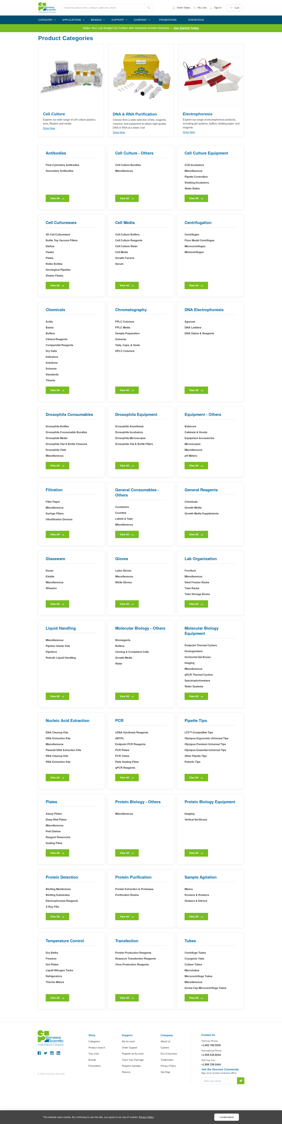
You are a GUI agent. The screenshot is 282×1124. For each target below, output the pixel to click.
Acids (49, 321)
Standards (52, 374)
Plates (49, 258)
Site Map (165, 1072)
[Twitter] (45, 1053)
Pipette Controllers (196, 176)
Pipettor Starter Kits (58, 646)
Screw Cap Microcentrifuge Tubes (205, 988)
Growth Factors (124, 258)
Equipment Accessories (199, 438)
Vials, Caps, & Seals (127, 345)
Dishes (50, 246)
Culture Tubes (193, 964)
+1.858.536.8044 (211, 1055)
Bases (50, 327)
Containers (122, 507)
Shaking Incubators (197, 182)
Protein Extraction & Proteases (134, 889)
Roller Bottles (54, 264)
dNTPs (119, 738)
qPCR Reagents (125, 767)
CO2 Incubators (194, 165)
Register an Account (132, 1053)
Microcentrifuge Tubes (198, 976)
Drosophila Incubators (129, 432)
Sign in (217, 7)
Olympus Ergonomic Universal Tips (206, 738)
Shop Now (49, 128)
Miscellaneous (124, 171)
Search (148, 7)
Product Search (96, 1047)
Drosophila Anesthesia (129, 426)
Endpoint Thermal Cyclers (201, 645)
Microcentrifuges (195, 246)
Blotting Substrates (58, 895)
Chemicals (191, 502)
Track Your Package (133, 1059)
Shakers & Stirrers (196, 901)
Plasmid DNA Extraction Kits (63, 750)
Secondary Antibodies (59, 171)
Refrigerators (54, 976)
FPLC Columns (124, 321)
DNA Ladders (193, 327)
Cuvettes (120, 513)
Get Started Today (186, 28)
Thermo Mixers (55, 982)
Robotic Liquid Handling (61, 657)
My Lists (202, 7)
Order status (183, 7)
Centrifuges (192, 234)
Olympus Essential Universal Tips (205, 750)
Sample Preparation (127, 333)
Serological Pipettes (58, 269)
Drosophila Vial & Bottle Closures (66, 444)
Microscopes (193, 444)
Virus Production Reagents (132, 964)
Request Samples (131, 1065)
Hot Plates (52, 964)
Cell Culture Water (126, 246)
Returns (126, 1072)
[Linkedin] (58, 1053)
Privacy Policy (168, 1065)
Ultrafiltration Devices (59, 519)
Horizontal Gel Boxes (198, 657)
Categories (94, 1041)
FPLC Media (122, 327)
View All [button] (55, 198)
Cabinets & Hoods (196, 432)
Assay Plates (54, 813)
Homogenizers (194, 651)
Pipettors (51, 652)
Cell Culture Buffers (127, 234)
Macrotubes (192, 970)
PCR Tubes (122, 756)
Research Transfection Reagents (135, 958)
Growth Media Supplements (202, 513)
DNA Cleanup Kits (57, 732)
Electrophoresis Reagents (62, 901)
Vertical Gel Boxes (196, 819)
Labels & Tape (124, 518)
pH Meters (191, 455)
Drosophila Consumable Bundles (66, 432)
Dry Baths (52, 952)
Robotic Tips (192, 762)
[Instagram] (52, 1053)
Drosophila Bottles (57, 426)
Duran (49, 570)
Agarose (190, 321)
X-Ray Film (52, 906)
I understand (226, 1117)
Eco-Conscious (169, 1053)
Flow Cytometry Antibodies (62, 165)
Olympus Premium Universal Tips (205, 744)
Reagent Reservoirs (58, 837)
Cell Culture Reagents (128, 240)
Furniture (190, 570)
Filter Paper (53, 502)
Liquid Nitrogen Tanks (59, 970)
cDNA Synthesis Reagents (131, 732)
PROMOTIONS (168, 19)
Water (118, 663)
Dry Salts (51, 351)
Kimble (50, 576)
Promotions (94, 1065)
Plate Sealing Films (127, 762)
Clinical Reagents (56, 339)
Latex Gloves (123, 570)
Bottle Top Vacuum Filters (62, 240)
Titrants (50, 380)
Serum (119, 264)
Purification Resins (127, 895)
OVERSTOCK (196, 19)
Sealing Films (54, 843)
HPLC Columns (124, 351)
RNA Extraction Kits (58, 762)
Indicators (52, 357)
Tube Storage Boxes (197, 594)
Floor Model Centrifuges (199, 240)
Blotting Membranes (58, 889)
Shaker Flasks (54, 275)
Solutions (52, 362)
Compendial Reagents (59, 345)
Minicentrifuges (194, 252)
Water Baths (192, 188)
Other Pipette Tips (196, 756)
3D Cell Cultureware (58, 234)
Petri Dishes (53, 831)
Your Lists (93, 1053)
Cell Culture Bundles (128, 165)
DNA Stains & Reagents (199, 333)
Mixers (189, 889)
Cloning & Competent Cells (132, 652)
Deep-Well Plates (56, 819)
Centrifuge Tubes (195, 952)
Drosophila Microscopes (130, 438)
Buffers (50, 333)
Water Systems (194, 686)
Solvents (51, 368)
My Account (128, 1041)
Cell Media (121, 252)
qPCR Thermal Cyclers (199, 674)
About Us (166, 1041)
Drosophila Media (56, 438)
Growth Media (193, 507)
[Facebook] (39, 1053)
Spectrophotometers (197, 680)
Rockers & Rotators (197, 895)
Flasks (50, 252)
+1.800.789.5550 (211, 1045)
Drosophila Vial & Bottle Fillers (134, 444)
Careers (165, 1047)
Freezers (51, 958)
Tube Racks (192, 588)
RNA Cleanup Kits (57, 756)
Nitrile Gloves (123, 582)
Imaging (190, 663)
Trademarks (167, 1059)
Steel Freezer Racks (197, 582)
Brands (92, 1059)
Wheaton (51, 588)
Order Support (129, 1047)
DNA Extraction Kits (58, 738)
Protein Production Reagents (133, 952)
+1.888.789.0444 (211, 1064)
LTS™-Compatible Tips (199, 732)
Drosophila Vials (56, 450)
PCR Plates (122, 750)
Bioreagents (122, 640)
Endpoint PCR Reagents (130, 744)
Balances (190, 426)
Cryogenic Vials (194, 958)
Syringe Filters (55, 513)
